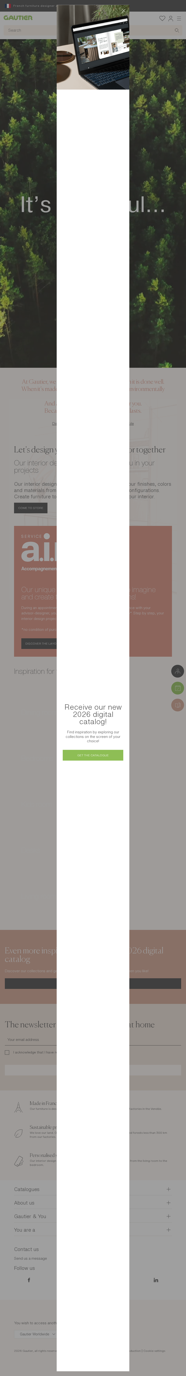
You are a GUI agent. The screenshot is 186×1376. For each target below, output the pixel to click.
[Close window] (123, 11)
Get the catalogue (93, 755)
